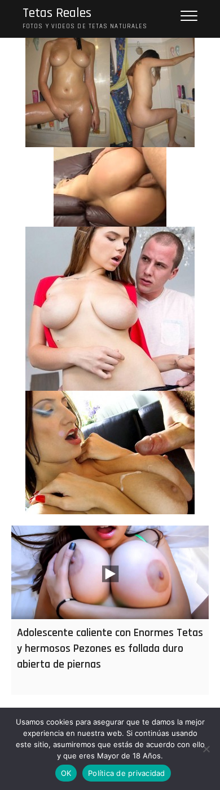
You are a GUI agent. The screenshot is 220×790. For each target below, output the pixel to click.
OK (66, 773)
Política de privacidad (126, 773)
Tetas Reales (57, 13)
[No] (206, 748)
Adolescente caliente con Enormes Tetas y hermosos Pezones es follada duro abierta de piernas (110, 648)
